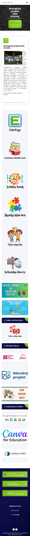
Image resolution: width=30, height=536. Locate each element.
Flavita (20, 534)
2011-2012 (17, 21)
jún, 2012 (6, 40)
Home (12, 21)
